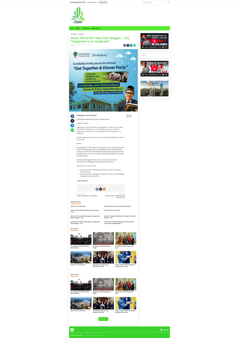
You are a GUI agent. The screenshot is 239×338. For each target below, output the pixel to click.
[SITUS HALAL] (78, 15)
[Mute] (163, 47)
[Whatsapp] (134, 45)
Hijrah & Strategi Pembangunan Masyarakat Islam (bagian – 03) (120, 216)
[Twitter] (100, 189)
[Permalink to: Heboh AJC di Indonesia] (80, 257)
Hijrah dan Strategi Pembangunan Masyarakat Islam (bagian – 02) (85, 222)
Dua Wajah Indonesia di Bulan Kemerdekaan (79, 247)
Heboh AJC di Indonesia (77, 206)
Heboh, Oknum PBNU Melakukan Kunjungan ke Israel (84, 211)
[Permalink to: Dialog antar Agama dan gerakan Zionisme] (103, 257)
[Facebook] (97, 189)
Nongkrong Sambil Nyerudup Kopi (124, 247)
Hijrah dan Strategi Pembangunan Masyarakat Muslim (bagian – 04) (85, 216)
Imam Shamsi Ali (82, 181)
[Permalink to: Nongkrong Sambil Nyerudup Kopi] (125, 238)
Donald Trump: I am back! (112, 210)
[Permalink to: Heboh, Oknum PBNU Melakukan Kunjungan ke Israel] (125, 257)
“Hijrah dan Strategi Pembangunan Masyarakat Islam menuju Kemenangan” (119, 222)
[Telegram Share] (131, 45)
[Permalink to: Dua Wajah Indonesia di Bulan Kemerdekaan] (80, 238)
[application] (155, 41)
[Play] (143, 47)
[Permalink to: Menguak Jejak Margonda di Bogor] (103, 238)
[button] (168, 2)
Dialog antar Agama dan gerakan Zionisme (117, 206)
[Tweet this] (128, 45)
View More (103, 319)
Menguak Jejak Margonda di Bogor (102, 247)
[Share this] (124, 45)
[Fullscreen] (166, 47)
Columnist (72, 46)
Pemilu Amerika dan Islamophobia (87, 195)
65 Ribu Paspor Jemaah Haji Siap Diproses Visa (115, 195)
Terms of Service (90, 335)
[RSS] (104, 189)
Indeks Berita (101, 335)
